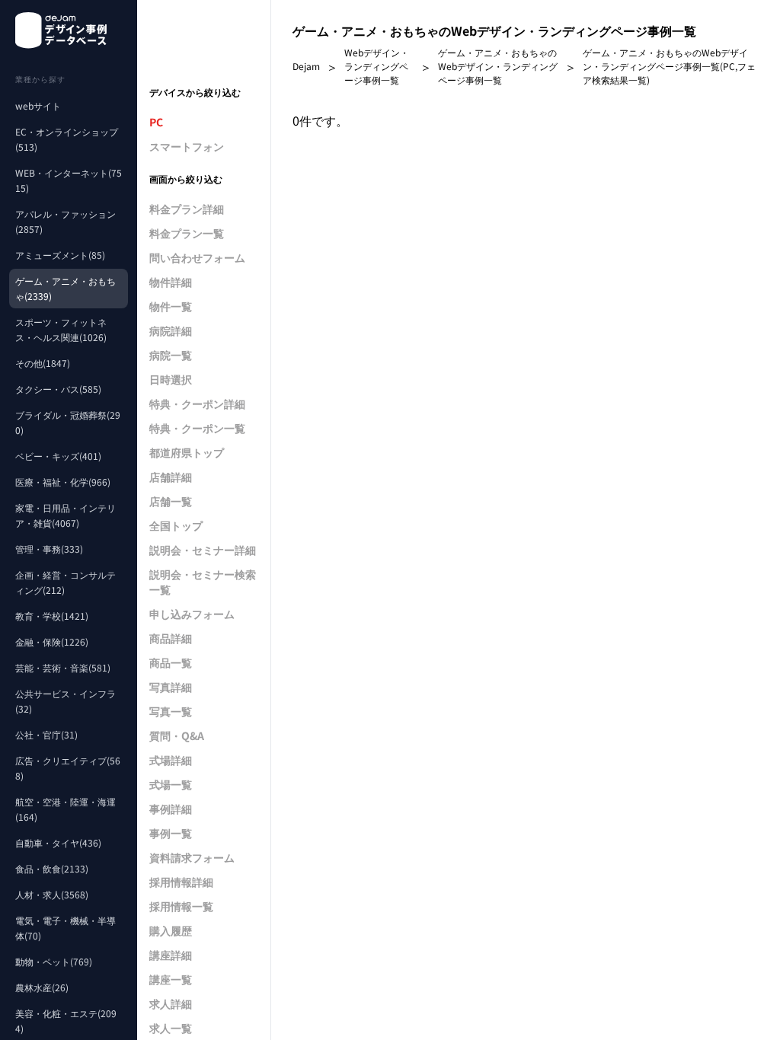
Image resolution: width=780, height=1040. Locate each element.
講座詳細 (170, 954)
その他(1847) (42, 362)
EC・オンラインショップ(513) (66, 139)
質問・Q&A (176, 735)
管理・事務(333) (49, 548)
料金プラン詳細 (186, 208)
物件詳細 (170, 281)
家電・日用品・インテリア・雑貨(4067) (65, 515)
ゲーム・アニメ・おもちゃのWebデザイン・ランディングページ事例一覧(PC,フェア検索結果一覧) (669, 66)
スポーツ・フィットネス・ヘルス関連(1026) (61, 329)
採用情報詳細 (181, 881)
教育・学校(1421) (51, 615)
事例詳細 (170, 808)
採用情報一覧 (181, 906)
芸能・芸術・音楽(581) (62, 667)
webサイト (38, 105)
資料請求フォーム (192, 857)
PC (156, 121)
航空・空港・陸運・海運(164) (65, 809)
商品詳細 (170, 638)
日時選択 (170, 379)
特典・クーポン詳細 (197, 403)
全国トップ (176, 525)
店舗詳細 (170, 476)
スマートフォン (186, 146)
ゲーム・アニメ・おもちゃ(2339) (65, 288)
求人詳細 (170, 1003)
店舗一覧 (170, 501)
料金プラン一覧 (186, 233)
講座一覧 (170, 979)
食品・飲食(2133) (51, 868)
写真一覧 (170, 711)
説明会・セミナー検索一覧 (202, 581)
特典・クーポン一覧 (197, 427)
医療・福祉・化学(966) (62, 481)
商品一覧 (170, 662)
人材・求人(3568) (51, 894)
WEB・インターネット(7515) (68, 180)
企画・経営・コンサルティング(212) (65, 582)
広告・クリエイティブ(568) (67, 768)
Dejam (306, 65)
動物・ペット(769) (53, 961)
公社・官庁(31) (46, 734)
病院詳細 (170, 330)
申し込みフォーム (192, 613)
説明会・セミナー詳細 (202, 549)
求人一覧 (170, 1027)
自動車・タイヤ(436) (58, 842)
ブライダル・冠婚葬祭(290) (67, 422)
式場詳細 (170, 759)
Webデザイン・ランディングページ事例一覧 (376, 66)
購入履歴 (170, 930)
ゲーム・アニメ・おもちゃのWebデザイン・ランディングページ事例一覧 (498, 66)
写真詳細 (170, 686)
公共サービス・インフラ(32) (65, 701)
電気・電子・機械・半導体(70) (65, 928)
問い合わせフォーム (197, 257)
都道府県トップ (186, 452)
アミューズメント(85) (60, 254)
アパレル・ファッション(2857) (65, 221)
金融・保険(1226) (51, 641)
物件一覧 (170, 306)
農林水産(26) (42, 987)
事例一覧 (170, 833)
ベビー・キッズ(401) (58, 455)
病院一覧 (170, 354)
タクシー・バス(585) (58, 388)
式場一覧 (170, 784)
